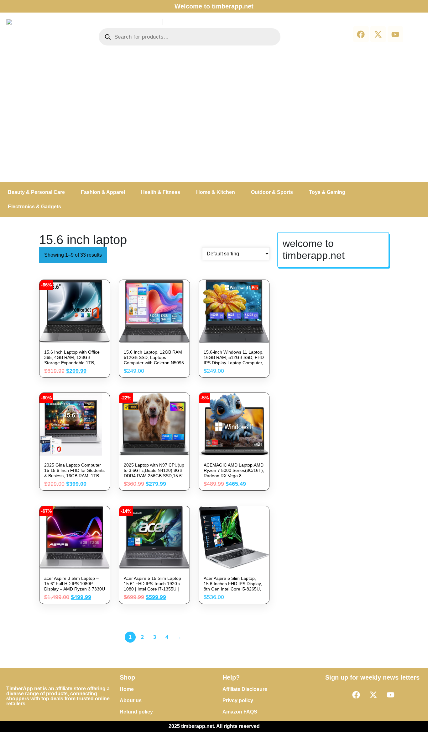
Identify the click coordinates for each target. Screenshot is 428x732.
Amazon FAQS (239, 711)
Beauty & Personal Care (36, 192)
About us (131, 700)
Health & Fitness (160, 192)
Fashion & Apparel (103, 192)
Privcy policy (237, 700)
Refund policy (136, 711)
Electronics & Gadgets (34, 206)
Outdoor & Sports (272, 192)
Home (127, 689)
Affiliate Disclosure (244, 689)
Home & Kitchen (215, 192)
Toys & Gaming (327, 192)
